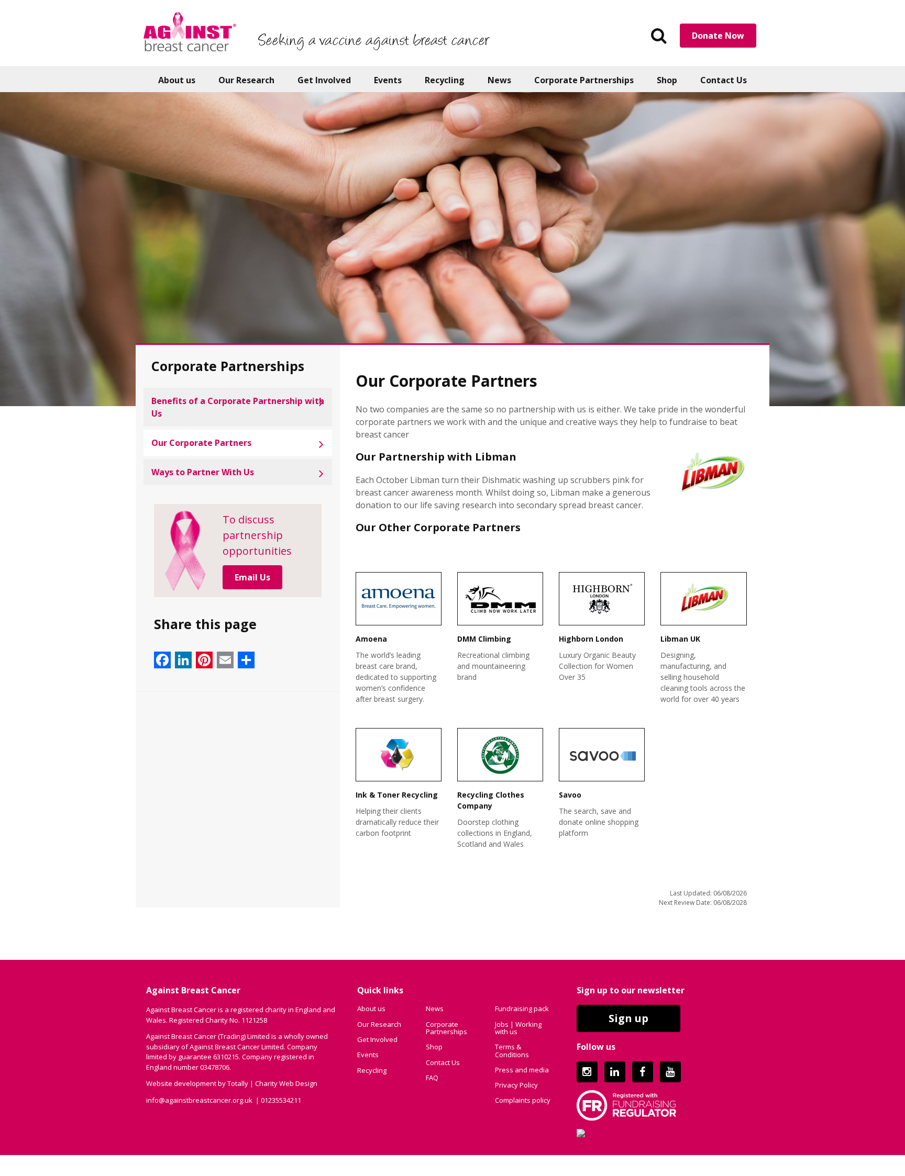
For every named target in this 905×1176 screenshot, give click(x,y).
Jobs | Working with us (518, 1028)
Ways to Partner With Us (202, 472)
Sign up (628, 1018)
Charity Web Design (286, 1083)
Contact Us (723, 80)
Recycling (445, 80)
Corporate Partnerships (584, 80)
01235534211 (281, 1100)
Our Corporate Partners (201, 443)
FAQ (432, 1077)
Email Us (252, 577)
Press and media (522, 1069)
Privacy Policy (516, 1085)
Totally (237, 1083)
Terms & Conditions (512, 1050)
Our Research (246, 80)
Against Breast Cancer (190, 31)
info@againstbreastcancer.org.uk (199, 1100)
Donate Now (718, 35)
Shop (667, 80)
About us (176, 80)
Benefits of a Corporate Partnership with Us (237, 407)
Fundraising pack (522, 1008)
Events (388, 80)
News (499, 80)
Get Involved (324, 80)
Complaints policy (522, 1100)
